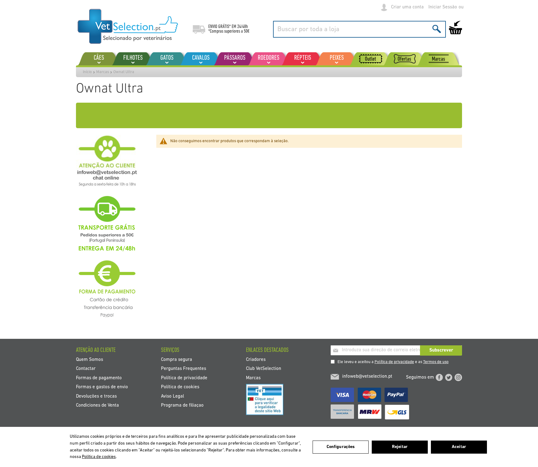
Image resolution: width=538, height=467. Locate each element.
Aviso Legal (172, 396)
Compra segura (176, 359)
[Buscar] (436, 29)
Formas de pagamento (99, 378)
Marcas (102, 72)
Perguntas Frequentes (183, 369)
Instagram (458, 377)
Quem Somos (89, 359)
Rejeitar (400, 447)
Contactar (86, 369)
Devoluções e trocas (96, 396)
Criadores (256, 359)
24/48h (242, 26)
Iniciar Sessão (442, 7)
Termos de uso (436, 362)
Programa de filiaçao (182, 405)
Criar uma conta (407, 7)
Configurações (341, 447)
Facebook (439, 377)
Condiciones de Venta (97, 405)
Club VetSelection (263, 369)
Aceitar (459, 447)
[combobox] (359, 29)
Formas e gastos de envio (102, 387)
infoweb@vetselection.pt (367, 376)
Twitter (449, 377)
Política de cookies (180, 387)
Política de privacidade (394, 362)
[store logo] (128, 26)
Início (87, 72)
